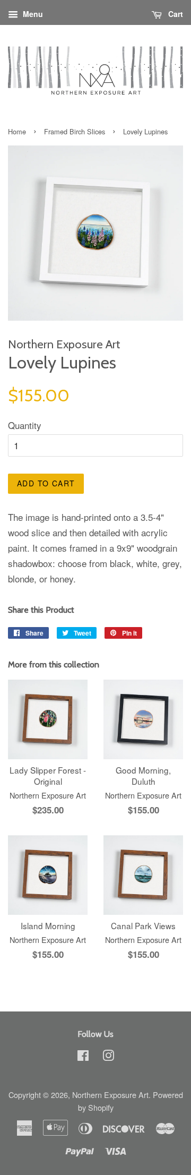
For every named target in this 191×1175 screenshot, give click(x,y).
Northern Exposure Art (110, 1094)
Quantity (24, 425)
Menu (32, 13)
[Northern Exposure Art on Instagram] (108, 1056)
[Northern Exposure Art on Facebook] (83, 1056)
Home (17, 131)
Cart (174, 13)
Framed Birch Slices (74, 131)
